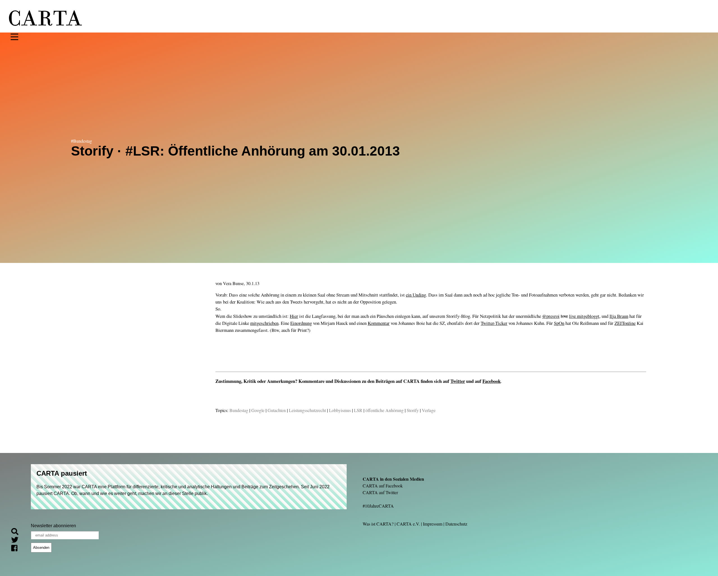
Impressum (432, 524)
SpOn (559, 323)
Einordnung (301, 323)
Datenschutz (456, 524)
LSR (358, 410)
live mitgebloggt (584, 316)
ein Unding (416, 295)
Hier (294, 316)
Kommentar (379, 323)
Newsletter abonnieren (53, 525)
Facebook (491, 381)
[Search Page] (17, 532)
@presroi (551, 316)
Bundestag (238, 410)
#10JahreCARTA (378, 506)
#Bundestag (81, 141)
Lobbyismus (340, 410)
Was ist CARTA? (378, 524)
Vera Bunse (233, 283)
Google (257, 410)
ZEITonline (625, 323)
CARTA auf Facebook (383, 486)
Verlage (429, 410)
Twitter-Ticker (494, 323)
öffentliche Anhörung (384, 410)
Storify (413, 410)
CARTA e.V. (408, 524)
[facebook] (16, 549)
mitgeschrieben (264, 323)
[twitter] (17, 541)
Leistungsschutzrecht (307, 410)
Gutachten (277, 410)
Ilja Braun (618, 316)
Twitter (457, 381)
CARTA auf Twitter (380, 492)
